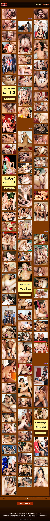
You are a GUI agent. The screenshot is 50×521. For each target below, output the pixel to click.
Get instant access (46, 4)
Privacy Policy (39, 513)
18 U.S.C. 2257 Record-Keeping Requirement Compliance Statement (31, 513)
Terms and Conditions (12, 513)
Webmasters (20, 513)
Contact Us (23, 513)
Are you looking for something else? (25, 510)
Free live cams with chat (38, 4)
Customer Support (16, 513)
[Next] (46, 498)
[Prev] (4, 498)
